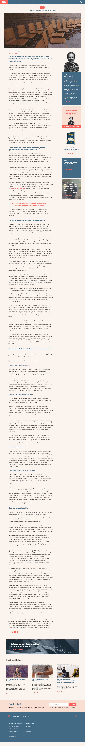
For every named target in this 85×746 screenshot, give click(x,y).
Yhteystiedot (64, 2)
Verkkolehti (43, 2)
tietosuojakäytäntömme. (69, 707)
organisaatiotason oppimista (16, 188)
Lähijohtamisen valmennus (15, 723)
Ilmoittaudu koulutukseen (71, 126)
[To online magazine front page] (42, 7)
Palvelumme (20, 2)
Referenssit (55, 2)
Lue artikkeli (68, 169)
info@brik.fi (16, 716)
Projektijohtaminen (13, 733)
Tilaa (73, 704)
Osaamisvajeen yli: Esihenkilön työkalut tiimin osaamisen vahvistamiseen (71, 113)
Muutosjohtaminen (13, 731)
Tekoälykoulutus (12, 736)
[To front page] (4, 2)
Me (49, 2)
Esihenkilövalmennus (13, 726)
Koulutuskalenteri (33, 2)
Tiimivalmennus (12, 728)
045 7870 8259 (25, 716)
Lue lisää (67, 101)
